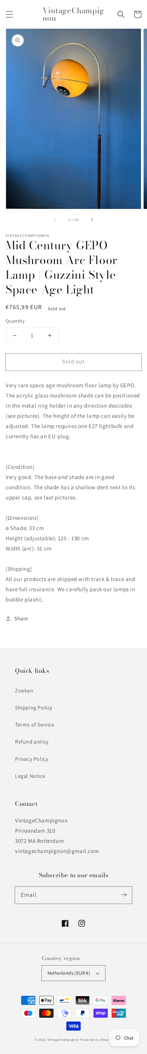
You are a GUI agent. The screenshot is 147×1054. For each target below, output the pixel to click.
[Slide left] (55, 219)
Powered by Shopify (96, 1039)
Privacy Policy (31, 759)
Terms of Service (35, 724)
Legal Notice (30, 776)
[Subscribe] (123, 895)
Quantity (15, 321)
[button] (9, 14)
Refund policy (32, 741)
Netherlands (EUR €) (68, 973)
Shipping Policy (33, 707)
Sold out (73, 361)
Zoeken (24, 690)
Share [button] (21, 618)
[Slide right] (91, 219)
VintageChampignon (63, 1039)
